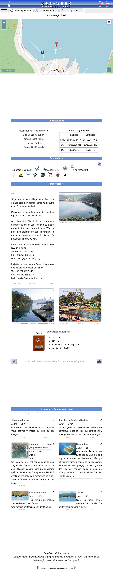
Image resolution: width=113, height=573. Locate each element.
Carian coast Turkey (34, 139)
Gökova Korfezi (34, 143)
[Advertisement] (56, 96)
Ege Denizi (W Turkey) (34, 135)
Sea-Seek (56, 3)
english (101, 3)
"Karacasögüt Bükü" (56, 361)
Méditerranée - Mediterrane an (34, 131)
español (109, 7)
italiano (101, 7)
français (109, 3)
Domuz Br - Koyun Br (34, 147)
